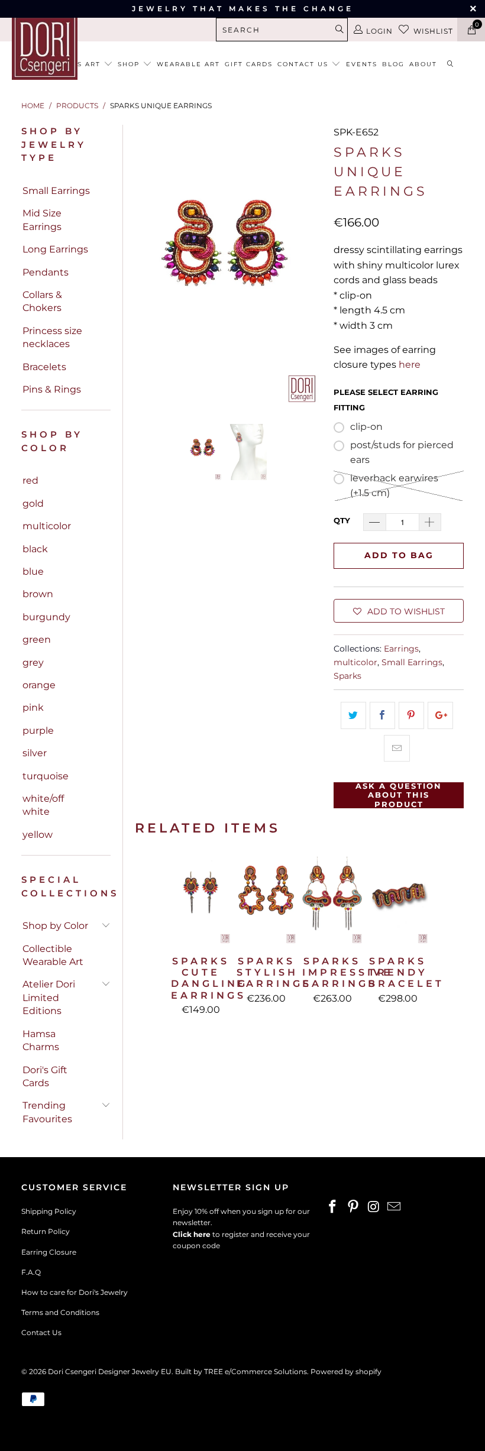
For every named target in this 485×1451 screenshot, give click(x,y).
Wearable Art (188, 64)
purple (38, 730)
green (36, 639)
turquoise (45, 776)
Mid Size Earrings (42, 220)
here (410, 364)
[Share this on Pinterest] (411, 715)
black (35, 549)
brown (37, 594)
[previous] (146, 265)
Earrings (401, 648)
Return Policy (45, 1231)
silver (34, 753)
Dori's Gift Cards (44, 1076)
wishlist (433, 31)
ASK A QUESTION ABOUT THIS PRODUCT (398, 795)
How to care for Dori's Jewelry (74, 1292)
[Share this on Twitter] (353, 715)
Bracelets (44, 367)
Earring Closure (48, 1252)
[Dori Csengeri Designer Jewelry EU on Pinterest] (354, 1207)
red (30, 480)
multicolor (46, 526)
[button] (399, 611)
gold (33, 503)
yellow (37, 834)
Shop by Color (55, 925)
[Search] (451, 65)
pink (33, 707)
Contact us (304, 64)
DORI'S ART (79, 64)
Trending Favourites (47, 1112)
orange (39, 685)
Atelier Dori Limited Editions (48, 997)
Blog (393, 64)
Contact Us (41, 1332)
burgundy (46, 617)
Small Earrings (56, 190)
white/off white (43, 805)
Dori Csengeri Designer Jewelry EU (110, 1371)
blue (33, 571)
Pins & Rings (51, 389)
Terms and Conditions (60, 1312)
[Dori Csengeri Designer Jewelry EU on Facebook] (333, 1207)
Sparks (347, 676)
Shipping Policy (48, 1211)
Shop (130, 64)
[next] (310, 265)
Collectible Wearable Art (52, 955)
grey (33, 662)
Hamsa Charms (40, 1040)
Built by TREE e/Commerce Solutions (241, 1371)
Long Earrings (55, 249)
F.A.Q (31, 1272)
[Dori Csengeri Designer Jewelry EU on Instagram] (374, 1207)
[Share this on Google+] (440, 715)
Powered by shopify (346, 1371)
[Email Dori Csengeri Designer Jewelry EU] (394, 1207)
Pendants (45, 272)
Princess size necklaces (52, 337)
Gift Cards (249, 64)
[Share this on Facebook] (382, 715)
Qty (342, 520)
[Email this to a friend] (396, 748)
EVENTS (361, 64)
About (423, 64)
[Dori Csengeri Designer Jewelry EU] (44, 47)
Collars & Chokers (42, 301)
